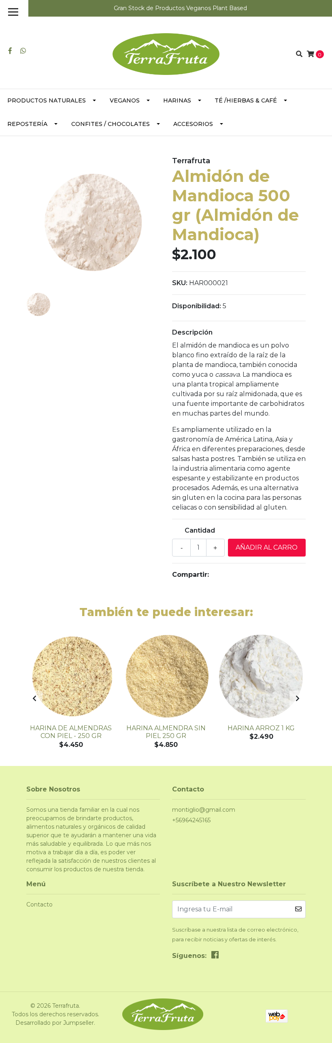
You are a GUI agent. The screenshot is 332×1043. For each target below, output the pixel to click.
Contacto (39, 904)
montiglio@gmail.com (203, 809)
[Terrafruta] (166, 54)
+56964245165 (191, 820)
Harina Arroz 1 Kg (261, 728)
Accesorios (193, 124)
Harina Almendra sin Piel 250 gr (166, 732)
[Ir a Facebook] (10, 51)
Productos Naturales (46, 100)
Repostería (27, 124)
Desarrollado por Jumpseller (54, 1022)
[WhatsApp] (23, 51)
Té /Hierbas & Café (246, 100)
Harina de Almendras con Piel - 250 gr (71, 732)
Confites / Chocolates (110, 124)
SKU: (179, 283)
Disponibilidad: (196, 306)
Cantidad (200, 530)
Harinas (177, 100)
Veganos (125, 100)
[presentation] (34, 699)
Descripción (192, 332)
